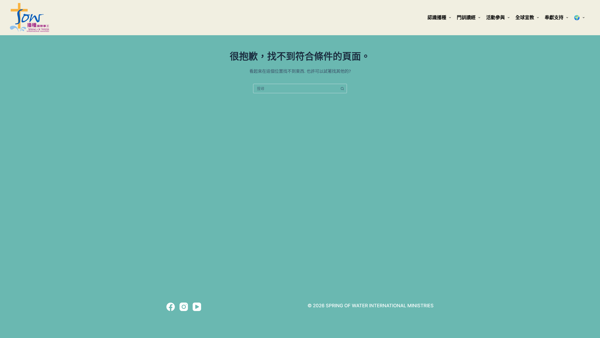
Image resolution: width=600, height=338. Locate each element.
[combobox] (295, 88)
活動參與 (495, 17)
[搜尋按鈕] (342, 88)
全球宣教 (524, 17)
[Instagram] (184, 307)
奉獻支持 (554, 17)
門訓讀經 (466, 17)
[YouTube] (197, 307)
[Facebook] (170, 307)
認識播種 (437, 17)
